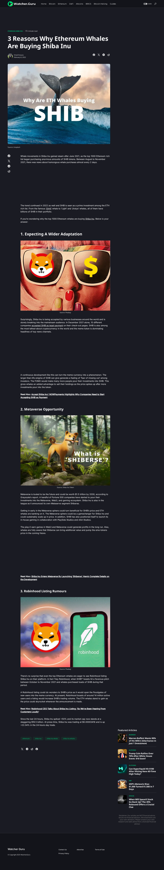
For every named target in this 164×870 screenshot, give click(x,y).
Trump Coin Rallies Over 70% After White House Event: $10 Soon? (141, 756)
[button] (147, 4)
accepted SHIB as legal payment (47, 325)
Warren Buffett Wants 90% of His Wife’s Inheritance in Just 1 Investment (142, 741)
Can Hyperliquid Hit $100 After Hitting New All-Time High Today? (142, 771)
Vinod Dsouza (19, 55)
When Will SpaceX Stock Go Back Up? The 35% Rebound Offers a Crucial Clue (141, 803)
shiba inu (38, 738)
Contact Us (63, 850)
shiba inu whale (52, 738)
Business (132, 735)
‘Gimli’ (49, 208)
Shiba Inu (19, 31)
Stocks (131, 796)
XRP (130, 781)
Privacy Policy (64, 853)
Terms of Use (100, 850)
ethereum (26, 738)
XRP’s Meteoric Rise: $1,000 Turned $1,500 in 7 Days (141, 786)
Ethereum (11, 31)
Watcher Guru (16, 849)
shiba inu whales (69, 738)
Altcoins (132, 750)
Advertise (80, 850)
